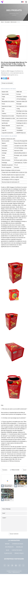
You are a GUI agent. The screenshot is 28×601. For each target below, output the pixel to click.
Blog (7, 550)
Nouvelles (19, 547)
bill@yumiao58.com (16, 572)
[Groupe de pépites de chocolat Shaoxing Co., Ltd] (2, 2)
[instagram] (19, 565)
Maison (2, 22)
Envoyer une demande (7, 83)
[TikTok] (23, 565)
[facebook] (4, 565)
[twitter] (12, 565)
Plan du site (8, 553)
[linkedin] (8, 565)
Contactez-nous (17, 550)
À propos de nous (17, 543)
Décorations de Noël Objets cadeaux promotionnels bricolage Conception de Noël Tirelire (22, 486)
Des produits (7, 22)
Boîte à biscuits (13, 22)
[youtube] (16, 565)
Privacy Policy (19, 553)
